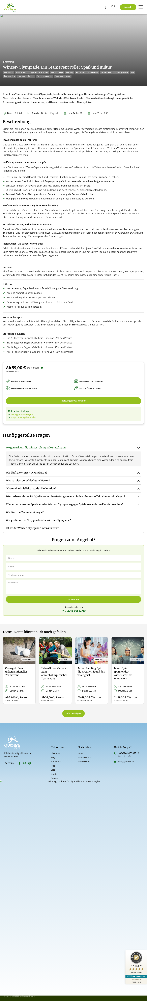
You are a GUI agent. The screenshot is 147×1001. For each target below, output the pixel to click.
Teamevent (8, 72)
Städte (54, 773)
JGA (132, 72)
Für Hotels (56, 761)
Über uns (55, 753)
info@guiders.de (126, 761)
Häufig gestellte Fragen (22, 414)
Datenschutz (84, 757)
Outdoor (31, 76)
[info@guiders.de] (115, 762)
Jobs (53, 765)
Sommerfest (21, 72)
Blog (53, 769)
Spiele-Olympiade (121, 72)
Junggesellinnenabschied (38, 72)
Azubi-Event (80, 72)
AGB (80, 753)
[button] (7, 670)
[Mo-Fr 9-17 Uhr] (113, 7)
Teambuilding (9, 76)
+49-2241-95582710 (128, 753)
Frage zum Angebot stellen (23, 417)
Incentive (21, 76)
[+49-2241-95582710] (115, 753)
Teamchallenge (57, 72)
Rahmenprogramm (44, 76)
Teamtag (69, 72)
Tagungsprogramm (62, 76)
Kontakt (54, 777)
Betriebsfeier (106, 72)
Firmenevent (93, 72)
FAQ (53, 757)
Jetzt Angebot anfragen (73, 400)
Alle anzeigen (73, 713)
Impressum (84, 761)
